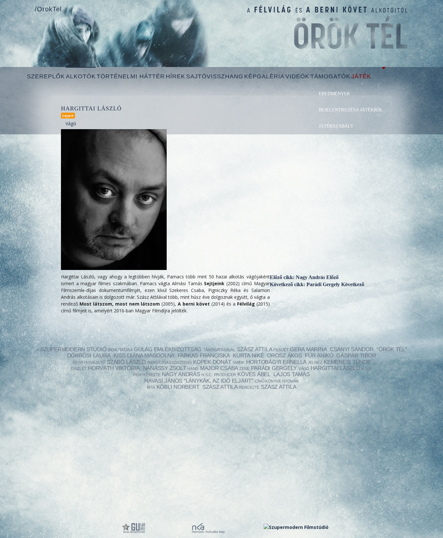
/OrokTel (48, 9)
